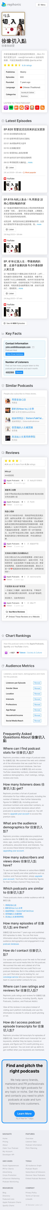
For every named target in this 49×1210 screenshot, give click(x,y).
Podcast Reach (32, 1169)
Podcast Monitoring (11, 1182)
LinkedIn (29, 1199)
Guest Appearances (11, 1165)
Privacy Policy (31, 1193)
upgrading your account (13, 851)
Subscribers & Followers (35, 1172)
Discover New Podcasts (35, 1175)
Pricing (5, 1142)
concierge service (10, 977)
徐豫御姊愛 (8, 45)
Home (5, 1138)
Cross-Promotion (9, 1175)
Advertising (7, 1172)
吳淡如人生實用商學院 (23, 436)
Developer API (8, 1154)
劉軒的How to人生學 (23, 408)
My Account (7, 1151)
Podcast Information (34, 1145)
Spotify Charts (8, 1205)
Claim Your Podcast (10, 1148)
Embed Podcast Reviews (36, 1178)
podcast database (11, 944)
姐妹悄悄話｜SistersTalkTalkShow (28, 418)
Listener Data (31, 1142)
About (5, 1145)
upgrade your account (19, 814)
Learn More (24, 1113)
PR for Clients (8, 1169)
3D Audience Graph (34, 1165)
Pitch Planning (31, 1148)
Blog (4, 1193)
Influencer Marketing (11, 1178)
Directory (6, 1196)
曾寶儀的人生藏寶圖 (22, 427)
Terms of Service (32, 1196)
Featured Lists (8, 1199)
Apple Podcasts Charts (12, 1202)
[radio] (5, 65)
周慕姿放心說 (19, 399)
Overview (29, 1138)
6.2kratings (27, 65)
